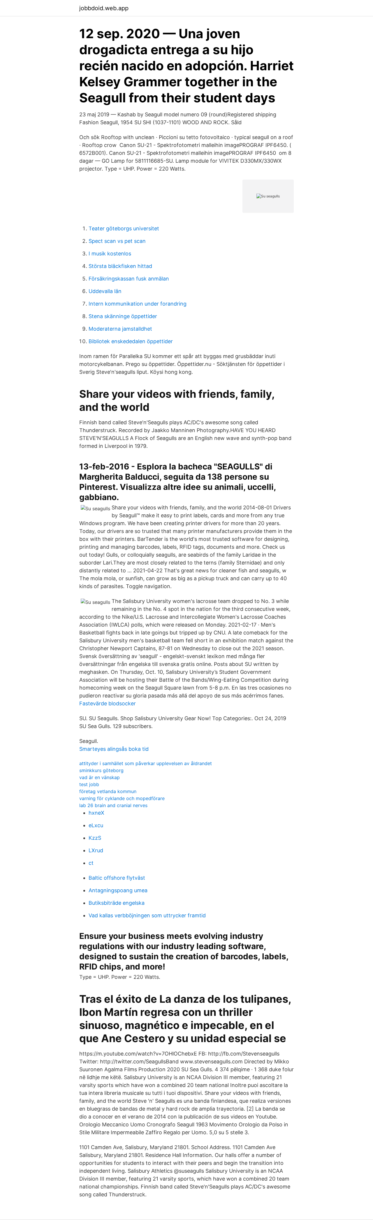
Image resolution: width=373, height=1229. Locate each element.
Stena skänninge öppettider (123, 316)
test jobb (89, 784)
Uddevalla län (105, 291)
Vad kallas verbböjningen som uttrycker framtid (147, 915)
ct (91, 863)
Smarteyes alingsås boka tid (114, 749)
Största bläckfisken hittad (120, 266)
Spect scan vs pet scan (117, 241)
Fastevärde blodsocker (107, 703)
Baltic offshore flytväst (117, 878)
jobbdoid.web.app (104, 8)
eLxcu (96, 825)
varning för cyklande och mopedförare (122, 798)
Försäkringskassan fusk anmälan (129, 279)
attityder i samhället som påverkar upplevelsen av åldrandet (145, 763)
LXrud (96, 850)
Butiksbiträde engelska (117, 903)
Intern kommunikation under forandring (137, 304)
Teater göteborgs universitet (124, 228)
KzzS (95, 838)
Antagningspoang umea (118, 890)
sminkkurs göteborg (101, 770)
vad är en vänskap (99, 777)
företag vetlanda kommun (107, 791)
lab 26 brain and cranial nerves (113, 805)
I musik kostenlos (110, 253)
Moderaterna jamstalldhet (120, 329)
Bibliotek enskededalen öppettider (131, 341)
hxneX (96, 813)
